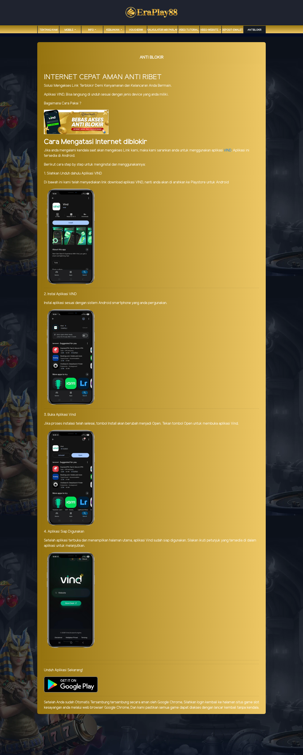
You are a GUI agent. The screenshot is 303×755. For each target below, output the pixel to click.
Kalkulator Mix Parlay (162, 29)
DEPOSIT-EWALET (232, 29)
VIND (227, 150)
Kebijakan (113, 29)
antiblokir (255, 29)
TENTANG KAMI (48, 29)
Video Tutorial (189, 29)
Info (91, 29)
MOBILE (69, 29)
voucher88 (136, 29)
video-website (209, 29)
